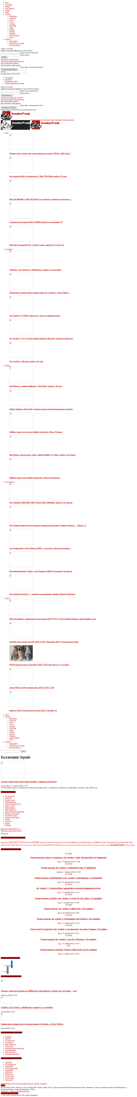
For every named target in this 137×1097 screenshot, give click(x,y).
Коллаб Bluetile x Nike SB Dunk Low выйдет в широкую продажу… (40, 199)
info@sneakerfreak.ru (22, 1091)
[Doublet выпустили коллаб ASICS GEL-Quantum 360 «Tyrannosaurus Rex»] (21, 638)
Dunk (73, 842)
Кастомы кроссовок (12, 1054)
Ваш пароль (25, 55)
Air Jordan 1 (9, 1042)
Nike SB (47, 845)
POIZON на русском (16, 43)
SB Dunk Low (60, 845)
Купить (7, 39)
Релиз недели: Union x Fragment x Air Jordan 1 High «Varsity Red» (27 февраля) (68, 857)
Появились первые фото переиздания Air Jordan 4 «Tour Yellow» (39, 293)
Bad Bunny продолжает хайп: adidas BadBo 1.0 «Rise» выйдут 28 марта (42, 455)
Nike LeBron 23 (10, 810)
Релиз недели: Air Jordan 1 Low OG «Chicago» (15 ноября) (68, 939)
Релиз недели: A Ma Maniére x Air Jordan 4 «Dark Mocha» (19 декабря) (68, 878)
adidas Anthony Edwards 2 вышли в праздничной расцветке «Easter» (41, 409)
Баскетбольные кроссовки (14, 812)
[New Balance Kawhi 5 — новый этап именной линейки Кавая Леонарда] (21, 590)
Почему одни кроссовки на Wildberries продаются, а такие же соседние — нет (39, 991)
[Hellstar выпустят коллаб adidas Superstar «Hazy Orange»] (21, 428)
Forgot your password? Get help (12, 97)
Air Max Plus (63, 842)
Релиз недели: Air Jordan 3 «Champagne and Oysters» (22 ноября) (68, 919)
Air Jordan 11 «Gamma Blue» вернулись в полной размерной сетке (68, 888)
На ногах (8, 821)
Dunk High (79, 842)
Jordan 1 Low (115, 842)
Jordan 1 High (106, 842)
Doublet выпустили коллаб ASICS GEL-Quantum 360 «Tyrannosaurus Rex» (44, 642)
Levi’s (11, 22)
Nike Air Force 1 (11, 1052)
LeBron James (37, 845)
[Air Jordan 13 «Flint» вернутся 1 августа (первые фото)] (21, 311)
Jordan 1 (97, 842)
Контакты (8, 79)
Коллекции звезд (11, 815)
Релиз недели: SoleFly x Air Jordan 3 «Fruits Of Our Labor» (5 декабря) (68, 898)
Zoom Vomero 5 (96, 845)
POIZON (8, 798)
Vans (11, 37)
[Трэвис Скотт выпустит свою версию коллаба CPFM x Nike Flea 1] (21, 149)
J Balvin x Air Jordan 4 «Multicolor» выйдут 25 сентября (35, 270)
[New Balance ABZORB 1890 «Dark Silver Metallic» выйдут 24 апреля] (21, 498)
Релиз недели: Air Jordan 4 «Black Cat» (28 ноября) (68, 909)
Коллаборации (10, 802)
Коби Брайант (10, 808)
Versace (3, 786)
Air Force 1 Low (25, 842)
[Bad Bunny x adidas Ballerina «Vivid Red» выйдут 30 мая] (21, 382)
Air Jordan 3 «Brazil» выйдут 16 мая (26, 361)
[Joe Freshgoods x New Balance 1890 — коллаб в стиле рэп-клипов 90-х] (21, 544)
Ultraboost (73, 845)
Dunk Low (86, 842)
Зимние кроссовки (105, 845)
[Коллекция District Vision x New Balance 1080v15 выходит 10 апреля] (21, 567)
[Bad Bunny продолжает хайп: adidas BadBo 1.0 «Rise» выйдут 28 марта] (21, 451)
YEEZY (8, 1039)
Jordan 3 (131, 842)
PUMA (11, 30)
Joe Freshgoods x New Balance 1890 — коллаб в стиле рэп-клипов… (40, 548)
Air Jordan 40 (9, 796)
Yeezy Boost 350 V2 (86, 845)
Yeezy (7, 12)
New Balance (9, 8)
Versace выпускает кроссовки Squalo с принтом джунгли (29, 781)
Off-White (12, 26)
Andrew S (59, 872)
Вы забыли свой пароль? (10, 59)
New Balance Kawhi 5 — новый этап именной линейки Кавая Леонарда (42, 594)
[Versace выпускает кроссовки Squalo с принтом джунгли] (12, 777)
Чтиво (7, 823)
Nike (6, 3)
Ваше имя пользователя (29, 53)
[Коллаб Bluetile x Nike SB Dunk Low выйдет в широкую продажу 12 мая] (21, 195)
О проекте (9, 77)
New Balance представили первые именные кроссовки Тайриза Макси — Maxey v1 (47, 525)
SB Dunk (52, 845)
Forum (92, 842)
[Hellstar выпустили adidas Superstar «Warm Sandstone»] (21, 474)
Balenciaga (13, 16)
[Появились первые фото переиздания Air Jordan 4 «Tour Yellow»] (21, 289)
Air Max (35, 842)
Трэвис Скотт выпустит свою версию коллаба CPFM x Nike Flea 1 (40, 153)
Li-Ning (12, 24)
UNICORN (13, 41)
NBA (42, 845)
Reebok (12, 31)
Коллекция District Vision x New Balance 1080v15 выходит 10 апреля (40, 571)
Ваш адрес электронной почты (32, 67)
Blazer (69, 842)
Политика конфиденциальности (12, 61)
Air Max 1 (42, 842)
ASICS (7, 10)
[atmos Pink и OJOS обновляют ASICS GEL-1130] (21, 683)
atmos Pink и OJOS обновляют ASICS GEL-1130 (31, 688)
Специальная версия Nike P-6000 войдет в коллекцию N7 (36, 222)
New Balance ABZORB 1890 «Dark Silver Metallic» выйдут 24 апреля (40, 502)
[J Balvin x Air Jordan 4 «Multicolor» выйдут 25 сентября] (21, 266)
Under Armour (14, 35)
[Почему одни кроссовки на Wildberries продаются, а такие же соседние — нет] (6, 986)
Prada (11, 28)
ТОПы (7, 819)
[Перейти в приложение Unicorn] (4, 833)
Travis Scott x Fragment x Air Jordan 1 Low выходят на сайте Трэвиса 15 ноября (68, 929)
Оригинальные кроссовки (14, 83)
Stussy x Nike (10, 806)
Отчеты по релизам (12, 817)
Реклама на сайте (11, 81)
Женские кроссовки (12, 813)
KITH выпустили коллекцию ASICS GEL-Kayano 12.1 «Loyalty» (39, 665)
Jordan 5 (8, 845)
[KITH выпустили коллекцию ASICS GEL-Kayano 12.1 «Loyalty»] (21, 661)
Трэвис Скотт (10, 800)
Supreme (12, 33)
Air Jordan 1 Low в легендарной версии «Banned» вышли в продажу (41, 338)
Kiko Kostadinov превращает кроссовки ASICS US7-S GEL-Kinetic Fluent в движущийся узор (52, 619)
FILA (11, 20)
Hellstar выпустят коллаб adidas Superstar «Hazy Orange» (36, 432)
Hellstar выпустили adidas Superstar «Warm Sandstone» (34, 478)
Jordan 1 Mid (124, 842)
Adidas (7, 6)
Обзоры (8, 825)
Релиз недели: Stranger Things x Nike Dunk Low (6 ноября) (68, 950)
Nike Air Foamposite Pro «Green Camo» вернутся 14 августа (36, 245)
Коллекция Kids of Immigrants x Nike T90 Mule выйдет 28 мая (38, 176)
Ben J (59, 892)
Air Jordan (8, 4)
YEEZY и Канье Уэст (13, 804)
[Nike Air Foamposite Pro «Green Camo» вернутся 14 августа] (21, 241)
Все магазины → (15, 45)
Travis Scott (67, 845)
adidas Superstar (5, 842)
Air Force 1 (14, 842)
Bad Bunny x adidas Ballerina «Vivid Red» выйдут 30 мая (35, 386)
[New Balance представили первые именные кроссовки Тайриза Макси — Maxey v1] (21, 521)
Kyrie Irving (29, 845)
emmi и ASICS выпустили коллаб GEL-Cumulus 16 (33, 710)
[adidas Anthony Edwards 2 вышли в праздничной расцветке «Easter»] (21, 405)
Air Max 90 (50, 842)
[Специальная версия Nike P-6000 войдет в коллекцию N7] (21, 218)
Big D (9, 786)
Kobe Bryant (22, 845)
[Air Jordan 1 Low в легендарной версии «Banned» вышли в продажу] (21, 334)
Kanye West (15, 845)
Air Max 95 (57, 842)
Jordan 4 (3, 845)
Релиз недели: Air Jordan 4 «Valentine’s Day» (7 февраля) (68, 868)
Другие (7, 14)
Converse (12, 18)
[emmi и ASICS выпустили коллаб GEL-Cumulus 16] (21, 706)
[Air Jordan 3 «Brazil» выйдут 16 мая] (21, 357)
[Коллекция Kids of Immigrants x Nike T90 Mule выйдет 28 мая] (21, 172)
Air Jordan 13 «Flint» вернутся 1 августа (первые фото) (34, 316)
